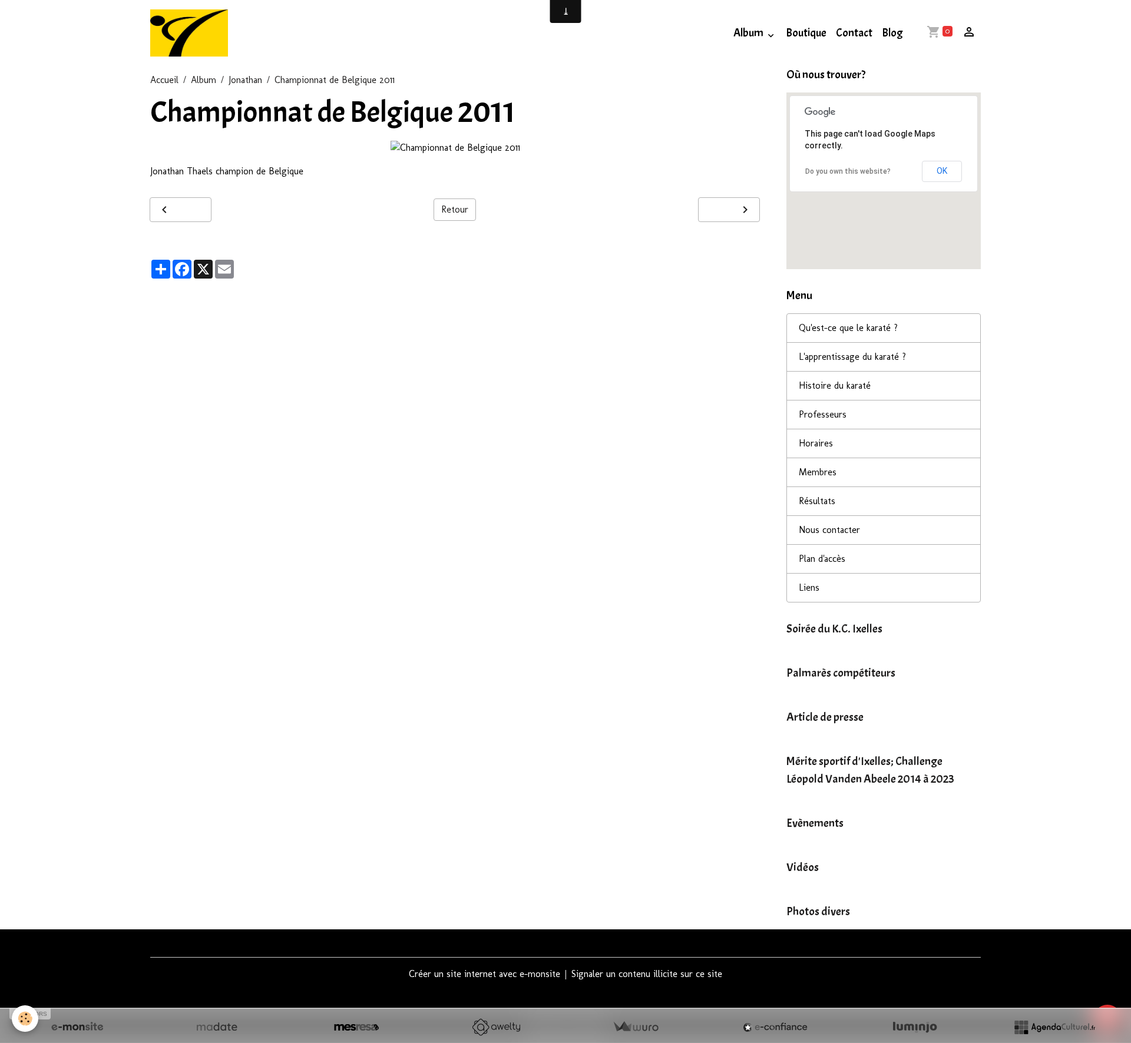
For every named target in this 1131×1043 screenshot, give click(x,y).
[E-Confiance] (775, 1027)
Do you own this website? (848, 171)
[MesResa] (356, 1027)
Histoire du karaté (835, 385)
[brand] (191, 33)
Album (749, 33)
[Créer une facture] (635, 1027)
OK (942, 171)
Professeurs (822, 414)
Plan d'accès (822, 558)
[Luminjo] (915, 1027)
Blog (892, 33)
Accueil (164, 79)
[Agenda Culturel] (1054, 1027)
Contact (854, 33)
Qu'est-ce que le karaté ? (848, 327)
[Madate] (217, 1027)
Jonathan (245, 79)
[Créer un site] (77, 1027)
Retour (454, 209)
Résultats (817, 500)
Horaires (816, 443)
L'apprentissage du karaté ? (852, 356)
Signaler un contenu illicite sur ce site (646, 973)
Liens (809, 587)
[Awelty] (496, 1027)
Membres (817, 472)
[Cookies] (25, 1018)
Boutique (806, 33)
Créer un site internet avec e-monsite (484, 973)
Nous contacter (829, 529)
